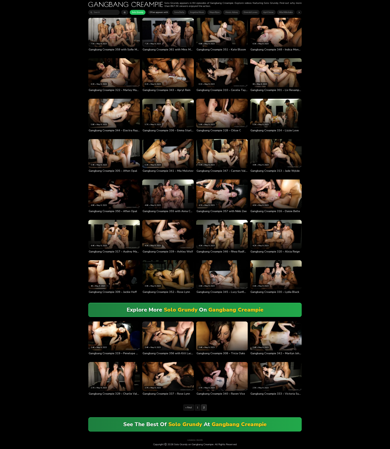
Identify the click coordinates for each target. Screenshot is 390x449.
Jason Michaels (214, 216)
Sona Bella (179, 12)
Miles (118, 95)
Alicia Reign (256, 256)
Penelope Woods (97, 358)
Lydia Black (255, 297)
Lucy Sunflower (204, 297)
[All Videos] (124, 12)
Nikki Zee (201, 216)
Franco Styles (161, 54)
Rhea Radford (203, 256)
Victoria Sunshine (259, 398)
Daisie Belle (256, 216)
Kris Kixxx (173, 54)
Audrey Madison (96, 256)
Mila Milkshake (286, 12)
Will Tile (193, 256)
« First (188, 407)
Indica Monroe (257, 54)
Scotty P (238, 54)
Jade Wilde (255, 175)
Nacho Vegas (129, 54)
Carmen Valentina (205, 175)
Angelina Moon (197, 12)
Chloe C (200, 135)
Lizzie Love (255, 135)
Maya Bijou (215, 12)
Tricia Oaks (202, 358)
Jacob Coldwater (163, 175)
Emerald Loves (250, 12)
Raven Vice (202, 398)
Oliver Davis (280, 216)
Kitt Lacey (147, 358)
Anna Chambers (150, 216)
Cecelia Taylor (204, 95)
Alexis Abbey (231, 12)
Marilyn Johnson (258, 358)
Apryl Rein (148, 95)
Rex (294, 95)
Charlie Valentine (97, 398)
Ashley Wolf (149, 256)
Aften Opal (94, 175)
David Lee (213, 398)
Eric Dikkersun (119, 216)
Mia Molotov (148, 175)
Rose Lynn (147, 297)
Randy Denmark (230, 95)
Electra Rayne (95, 135)
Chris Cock (214, 54)
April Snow (268, 12)
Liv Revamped (257, 95)
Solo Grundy (137, 12)
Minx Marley (148, 54)
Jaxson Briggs (107, 54)
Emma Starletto (150, 135)
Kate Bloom (202, 54)
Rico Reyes (132, 135)
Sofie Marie (94, 54)
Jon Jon (118, 54)
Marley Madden (96, 95)
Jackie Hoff (94, 297)
